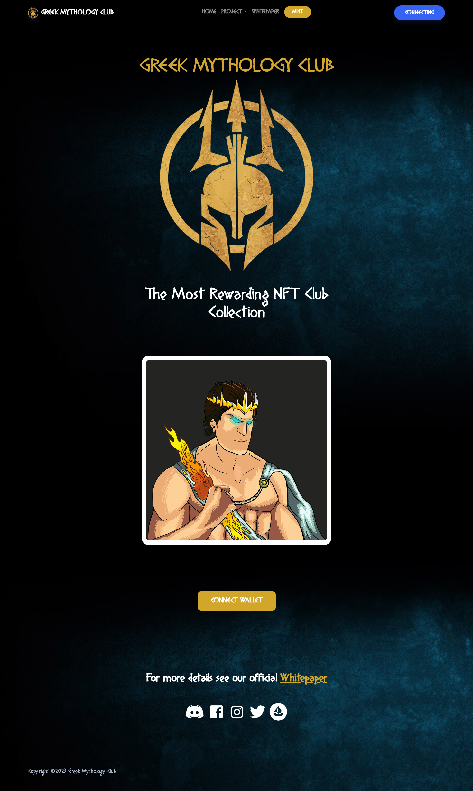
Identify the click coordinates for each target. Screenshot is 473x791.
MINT (297, 11)
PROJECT (231, 12)
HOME (209, 12)
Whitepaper (303, 678)
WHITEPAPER (265, 12)
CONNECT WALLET (237, 601)
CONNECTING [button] (419, 13)
